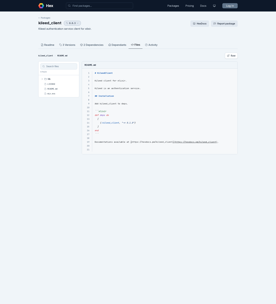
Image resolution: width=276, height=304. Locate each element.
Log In (230, 5)
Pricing (189, 5)
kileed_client (49, 23)
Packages (173, 5)
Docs (203, 5)
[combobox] (99, 6)
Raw (233, 55)
